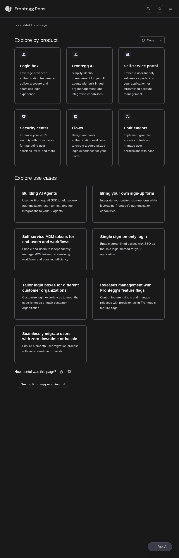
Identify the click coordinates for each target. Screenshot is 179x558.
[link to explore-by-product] (12, 40)
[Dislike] (69, 371)
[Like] (61, 371)
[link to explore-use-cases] (12, 178)
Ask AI (162, 546)
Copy (150, 40)
